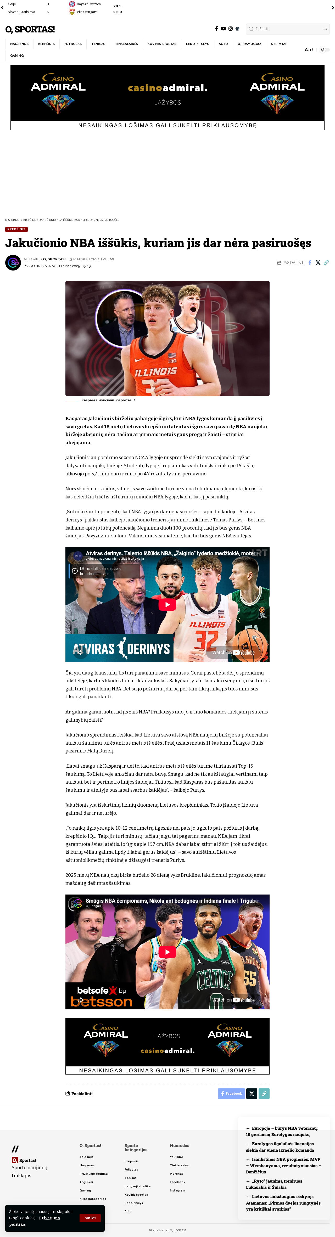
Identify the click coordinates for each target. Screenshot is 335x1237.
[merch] (237, 29)
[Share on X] (318, 262)
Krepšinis (16, 229)
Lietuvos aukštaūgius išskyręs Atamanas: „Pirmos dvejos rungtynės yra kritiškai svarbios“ (283, 1203)
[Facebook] (216, 29)
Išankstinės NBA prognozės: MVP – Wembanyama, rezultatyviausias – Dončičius (283, 1165)
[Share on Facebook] (310, 262)
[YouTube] (223, 29)
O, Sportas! (29, 29)
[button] (90, 1218)
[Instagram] (230, 29)
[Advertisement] (167, 173)
